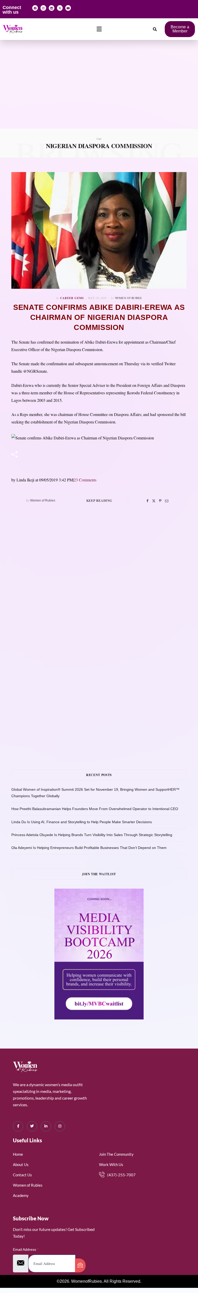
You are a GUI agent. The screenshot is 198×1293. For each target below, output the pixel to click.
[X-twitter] (60, 8)
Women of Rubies (128, 298)
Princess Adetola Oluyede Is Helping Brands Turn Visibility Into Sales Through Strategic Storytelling (91, 835)
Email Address (25, 1249)
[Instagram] (43, 8)
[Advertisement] (99, 90)
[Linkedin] (51, 8)
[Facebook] (35, 8)
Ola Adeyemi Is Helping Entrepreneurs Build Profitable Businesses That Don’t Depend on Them (89, 848)
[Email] (166, 501)
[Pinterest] (160, 501)
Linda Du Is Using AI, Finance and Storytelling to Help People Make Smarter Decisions (81, 822)
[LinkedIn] (46, 1126)
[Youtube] (68, 8)
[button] (99, 29)
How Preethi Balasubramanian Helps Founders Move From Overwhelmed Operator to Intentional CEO (94, 809)
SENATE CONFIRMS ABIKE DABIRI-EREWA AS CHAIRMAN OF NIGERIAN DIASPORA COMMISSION (99, 317)
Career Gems (72, 298)
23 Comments (85, 479)
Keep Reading (99, 500)
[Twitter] (153, 501)
